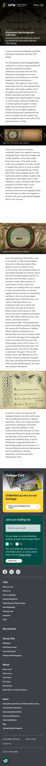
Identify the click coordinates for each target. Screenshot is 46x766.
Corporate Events (9, 651)
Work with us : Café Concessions (15, 690)
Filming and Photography (12, 655)
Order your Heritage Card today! (19, 507)
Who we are (7, 673)
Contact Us (7, 744)
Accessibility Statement (11, 739)
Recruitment (9, 629)
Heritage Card (8, 611)
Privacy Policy (25, 555)
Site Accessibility (9, 595)
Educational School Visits (12, 712)
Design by (10, 751)
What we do (7, 669)
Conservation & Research (12, 708)
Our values (7, 682)
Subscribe (12, 561)
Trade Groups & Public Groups (14, 603)
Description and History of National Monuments (21, 704)
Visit (5, 582)
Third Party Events (10, 647)
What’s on (6, 591)
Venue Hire (9, 638)
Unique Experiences (10, 599)
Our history (7, 677)
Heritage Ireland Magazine (12, 728)
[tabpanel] (23, 23)
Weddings (6, 643)
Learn (6, 699)
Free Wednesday (9, 607)
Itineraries (6, 615)
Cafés (5, 619)
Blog (4, 724)
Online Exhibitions (10, 720)
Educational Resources (11, 716)
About (6, 665)
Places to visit (8, 587)
